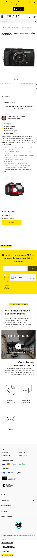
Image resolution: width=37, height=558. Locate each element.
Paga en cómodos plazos (11, 131)
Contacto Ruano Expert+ (14, 118)
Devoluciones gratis (9, 126)
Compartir (7, 97)
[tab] (18, 543)
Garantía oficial (8, 128)
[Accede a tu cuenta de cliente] (29, 17)
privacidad (7, 289)
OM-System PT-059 (8, 211)
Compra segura (8, 133)
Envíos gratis (7, 124)
